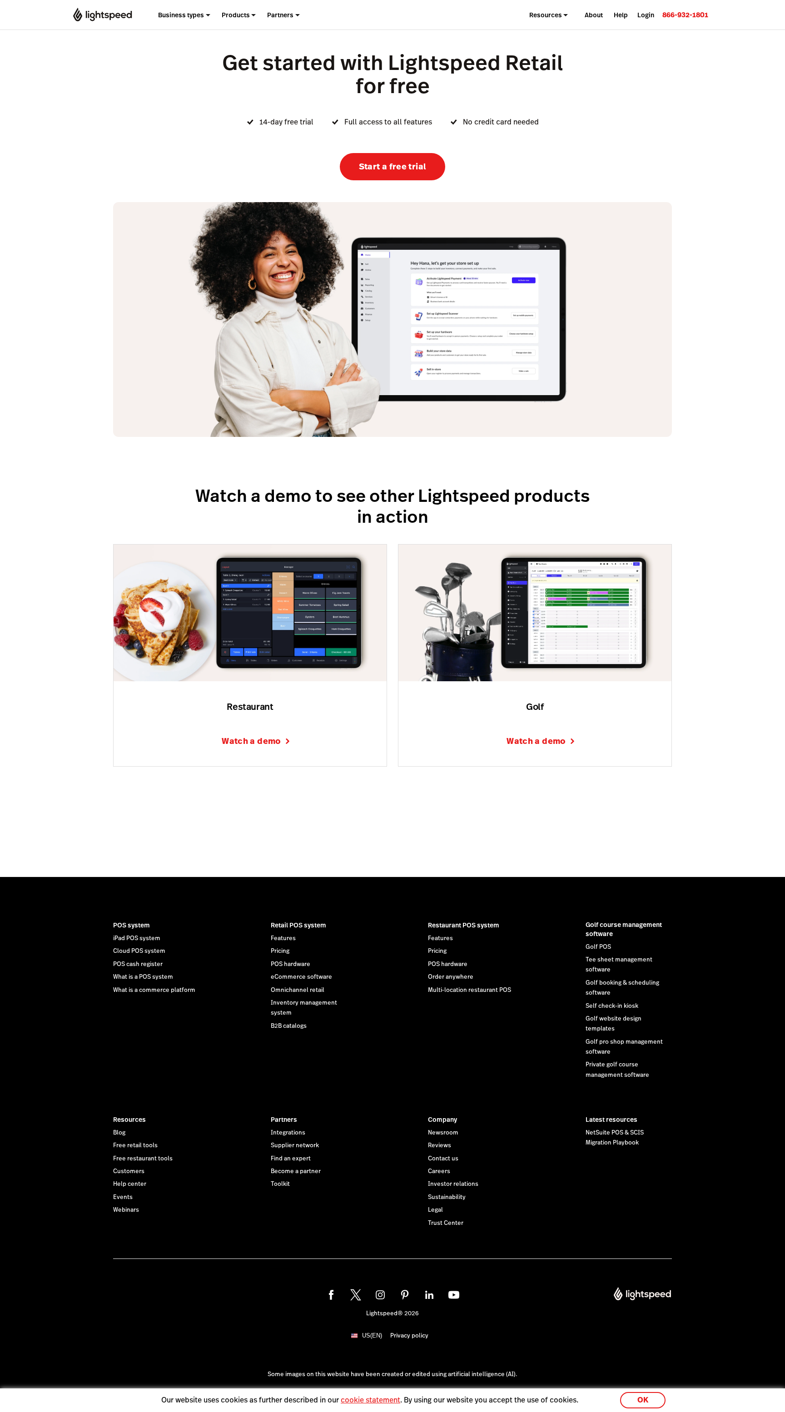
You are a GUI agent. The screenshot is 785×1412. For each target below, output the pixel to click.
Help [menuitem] (621, 15)
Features (283, 938)
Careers (439, 1171)
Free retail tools (135, 1145)
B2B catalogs (289, 1026)
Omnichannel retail (297, 990)
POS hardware (290, 964)
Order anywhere (450, 977)
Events (123, 1197)
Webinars (126, 1210)
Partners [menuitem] (280, 15)
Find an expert (291, 1158)
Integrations (288, 1133)
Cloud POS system (139, 951)
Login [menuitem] (645, 15)
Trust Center (445, 1223)
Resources (129, 1119)
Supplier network (295, 1145)
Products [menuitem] (236, 15)
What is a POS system (143, 977)
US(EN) (372, 1335)
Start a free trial (392, 166)
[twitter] (355, 1295)
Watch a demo (251, 741)
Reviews (439, 1145)
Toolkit (280, 1184)
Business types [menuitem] (181, 15)
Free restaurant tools (143, 1158)
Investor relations (453, 1184)
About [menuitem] (594, 15)
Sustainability (447, 1197)
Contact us (443, 1158)
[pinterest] (404, 1295)
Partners (284, 1119)
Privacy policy (409, 1336)
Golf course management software (624, 929)
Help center (129, 1184)
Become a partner (296, 1171)
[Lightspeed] (102, 15)
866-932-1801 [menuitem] (685, 15)
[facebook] (331, 1295)
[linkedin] (429, 1295)
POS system (131, 925)
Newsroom (443, 1133)
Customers (128, 1171)
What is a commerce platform (154, 990)
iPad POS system (136, 938)
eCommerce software (301, 977)
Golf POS (598, 947)
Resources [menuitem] (545, 15)
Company (442, 1119)
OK (642, 1400)
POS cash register (138, 964)
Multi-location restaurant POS (469, 990)
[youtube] (454, 1295)
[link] (685, 15)
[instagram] (380, 1295)
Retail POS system (298, 925)
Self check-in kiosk (612, 1006)
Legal (435, 1210)
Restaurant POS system (463, 925)
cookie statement (370, 1400)
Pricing (280, 951)
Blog (119, 1133)
